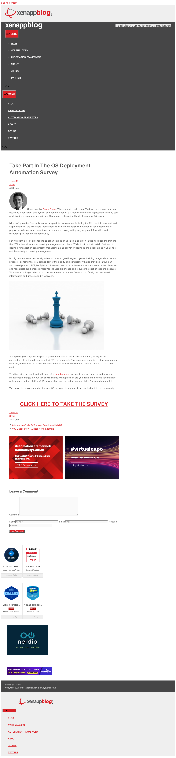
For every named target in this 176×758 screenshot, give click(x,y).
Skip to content (9, 2)
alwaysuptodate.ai (48, 688)
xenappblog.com (61, 374)
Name (12, 521)
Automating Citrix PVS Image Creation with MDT (37, 425)
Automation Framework (26, 57)
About (15, 64)
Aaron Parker (49, 209)
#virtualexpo (19, 50)
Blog (14, 43)
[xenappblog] (23, 28)
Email (62, 521)
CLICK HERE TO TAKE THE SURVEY (64, 404)
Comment (14, 514)
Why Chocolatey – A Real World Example (33, 428)
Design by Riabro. (13, 685)
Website (112, 521)
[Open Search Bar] (7, 86)
